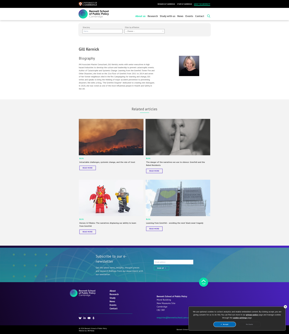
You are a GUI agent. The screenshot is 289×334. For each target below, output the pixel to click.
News (180, 16)
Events (189, 16)
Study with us (167, 16)
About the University (202, 4)
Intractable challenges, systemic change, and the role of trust (107, 162)
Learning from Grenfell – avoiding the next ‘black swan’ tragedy (174, 223)
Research (153, 16)
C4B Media (90, 331)
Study (112, 297)
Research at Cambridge (166, 4)
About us (140, 16)
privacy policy (252, 314)
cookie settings (240, 317)
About (113, 290)
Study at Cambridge (184, 4)
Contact (199, 16)
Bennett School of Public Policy (188, 329)
